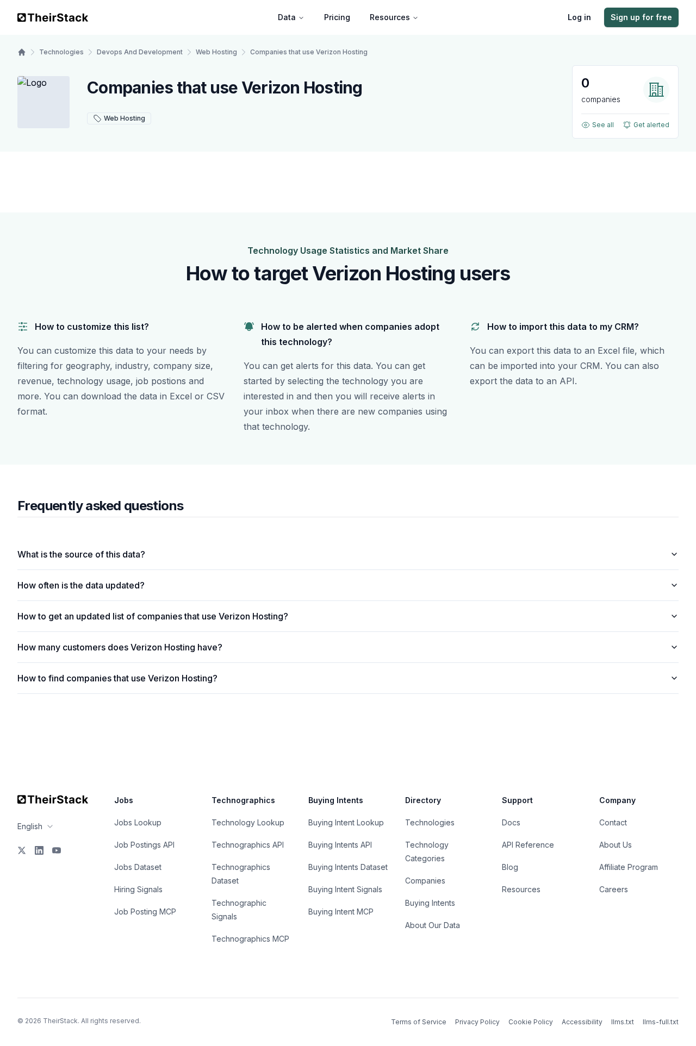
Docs (511, 822)
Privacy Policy (477, 1022)
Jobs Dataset (137, 867)
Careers (613, 889)
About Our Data (432, 925)
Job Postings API (144, 844)
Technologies (61, 52)
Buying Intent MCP (341, 911)
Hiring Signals (138, 889)
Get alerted (651, 125)
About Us (615, 844)
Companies (425, 880)
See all (603, 125)
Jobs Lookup (137, 822)
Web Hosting (216, 52)
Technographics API (248, 844)
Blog (510, 867)
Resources (390, 17)
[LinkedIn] (39, 850)
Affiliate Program (628, 867)
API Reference (528, 844)
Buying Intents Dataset (348, 867)
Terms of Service (418, 1022)
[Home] (21, 52)
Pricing (337, 17)
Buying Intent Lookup (346, 822)
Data (287, 17)
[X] (21, 850)
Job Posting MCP (145, 911)
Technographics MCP (250, 938)
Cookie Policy (530, 1022)
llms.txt (622, 1022)
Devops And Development (140, 52)
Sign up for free (641, 17)
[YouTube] (56, 850)
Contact (613, 822)
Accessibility (582, 1022)
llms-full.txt (661, 1022)
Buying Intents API (340, 844)
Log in (579, 17)
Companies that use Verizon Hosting (309, 52)
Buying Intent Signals (345, 889)
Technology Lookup (248, 822)
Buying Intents (430, 902)
